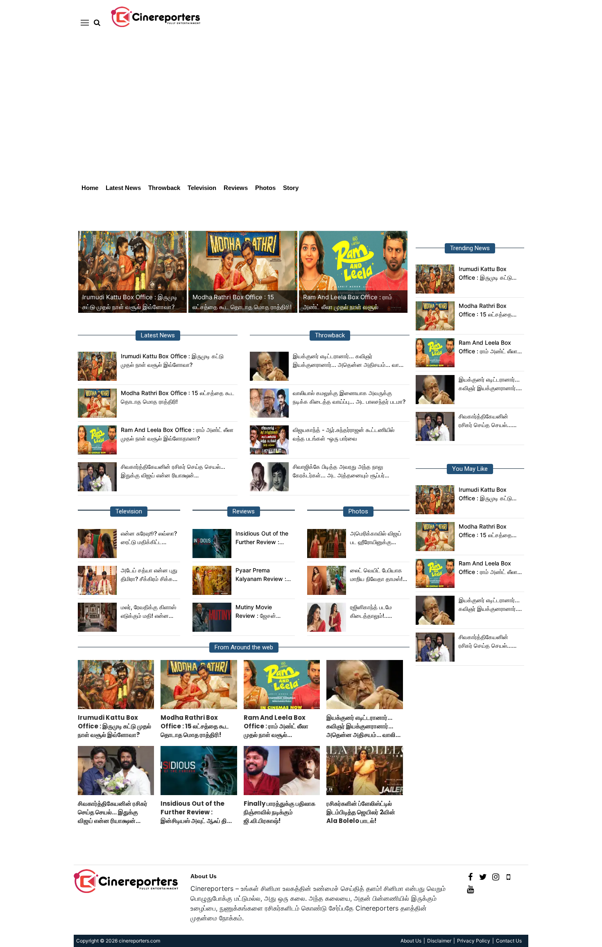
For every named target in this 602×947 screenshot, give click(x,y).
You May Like (470, 468)
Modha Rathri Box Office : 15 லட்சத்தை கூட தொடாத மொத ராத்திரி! (177, 397)
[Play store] (508, 876)
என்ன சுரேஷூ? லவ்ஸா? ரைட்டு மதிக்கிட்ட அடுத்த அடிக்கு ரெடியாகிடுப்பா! (149, 538)
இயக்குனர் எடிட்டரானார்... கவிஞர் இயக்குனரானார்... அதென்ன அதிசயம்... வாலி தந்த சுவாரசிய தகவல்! (348, 361)
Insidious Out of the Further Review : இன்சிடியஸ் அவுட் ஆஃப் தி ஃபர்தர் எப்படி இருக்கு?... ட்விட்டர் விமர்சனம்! (263, 538)
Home (89, 187)
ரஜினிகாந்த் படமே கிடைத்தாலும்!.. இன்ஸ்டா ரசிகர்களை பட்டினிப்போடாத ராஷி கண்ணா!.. (375, 611)
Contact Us (509, 941)
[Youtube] (470, 889)
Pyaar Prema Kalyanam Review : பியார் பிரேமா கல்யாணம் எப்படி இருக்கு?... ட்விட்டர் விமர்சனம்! (263, 575)
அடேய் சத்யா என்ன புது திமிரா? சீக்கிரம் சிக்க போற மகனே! (149, 575)
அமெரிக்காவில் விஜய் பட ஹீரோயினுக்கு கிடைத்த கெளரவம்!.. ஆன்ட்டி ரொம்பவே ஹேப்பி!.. (375, 538)
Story (291, 187)
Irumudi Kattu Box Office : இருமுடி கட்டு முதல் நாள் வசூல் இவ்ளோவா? (172, 360)
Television (202, 187)
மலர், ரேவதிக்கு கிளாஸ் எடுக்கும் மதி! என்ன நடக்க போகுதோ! (148, 611)
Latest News (123, 187)
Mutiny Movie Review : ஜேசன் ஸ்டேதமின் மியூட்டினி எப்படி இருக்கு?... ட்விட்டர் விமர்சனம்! (260, 611)
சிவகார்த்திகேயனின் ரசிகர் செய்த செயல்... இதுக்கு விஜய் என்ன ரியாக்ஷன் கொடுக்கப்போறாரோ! (173, 471)
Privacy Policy (473, 941)
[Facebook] (470, 876)
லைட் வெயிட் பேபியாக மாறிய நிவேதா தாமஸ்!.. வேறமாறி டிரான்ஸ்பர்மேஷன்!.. (378, 575)
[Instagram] (496, 876)
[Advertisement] (301, 117)
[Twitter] (483, 876)
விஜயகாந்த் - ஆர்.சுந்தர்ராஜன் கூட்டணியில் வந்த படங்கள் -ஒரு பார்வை (343, 434)
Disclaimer (439, 941)
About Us (203, 876)
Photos (265, 187)
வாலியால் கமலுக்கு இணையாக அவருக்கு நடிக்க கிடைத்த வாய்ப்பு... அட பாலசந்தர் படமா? (349, 397)
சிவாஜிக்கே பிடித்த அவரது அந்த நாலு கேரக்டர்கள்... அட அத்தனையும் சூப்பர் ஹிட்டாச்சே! (339, 471)
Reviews (236, 187)
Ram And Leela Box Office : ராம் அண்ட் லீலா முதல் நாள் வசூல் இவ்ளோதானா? (347, 307)
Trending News (470, 248)
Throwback (164, 187)
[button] (83, 22)
